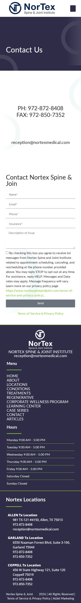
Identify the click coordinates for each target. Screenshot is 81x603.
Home (12, 376)
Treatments (19, 393)
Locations (17, 385)
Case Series (18, 411)
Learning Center (24, 406)
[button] (73, 8)
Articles (15, 419)
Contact (15, 415)
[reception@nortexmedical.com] (40, 130)
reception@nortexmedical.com (40, 142)
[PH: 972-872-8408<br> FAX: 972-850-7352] (40, 96)
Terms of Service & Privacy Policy (41, 313)
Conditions (18, 389)
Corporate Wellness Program (37, 402)
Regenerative (20, 398)
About (13, 380)
